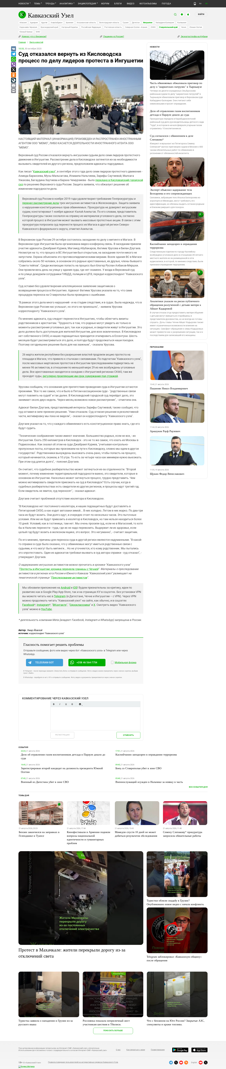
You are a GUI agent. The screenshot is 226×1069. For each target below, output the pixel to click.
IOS (75, 587)
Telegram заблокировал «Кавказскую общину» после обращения (174, 958)
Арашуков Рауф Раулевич (165, 431)
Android (65, 587)
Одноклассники (80, 604)
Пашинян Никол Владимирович (169, 388)
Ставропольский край (168, 27)
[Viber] (13, 64)
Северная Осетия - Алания (136, 27)
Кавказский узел (44, 171)
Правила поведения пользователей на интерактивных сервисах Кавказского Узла (83, 1062)
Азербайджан (56, 23)
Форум (105, 3)
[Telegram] (13, 54)
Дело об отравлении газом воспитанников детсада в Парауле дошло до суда (175, 112)
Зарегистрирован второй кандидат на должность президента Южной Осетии (62, 770)
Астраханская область (86, 23)
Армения (69, 23)
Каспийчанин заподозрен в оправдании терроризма (173, 245)
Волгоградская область (109, 23)
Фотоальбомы (148, 3)
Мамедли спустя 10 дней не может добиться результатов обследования (136, 833)
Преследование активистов (69, 577)
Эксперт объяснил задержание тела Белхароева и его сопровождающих (171, 191)
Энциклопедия (87, 3)
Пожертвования (158, 1050)
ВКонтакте (60, 604)
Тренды (49, 3)
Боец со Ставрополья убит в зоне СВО (138, 768)
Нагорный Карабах (69, 27)
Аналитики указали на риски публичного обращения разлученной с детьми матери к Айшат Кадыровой (175, 304)
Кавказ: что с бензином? (34, 36)
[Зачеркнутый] (72, 704)
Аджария (34, 23)
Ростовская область (113, 27)
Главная (22, 42)
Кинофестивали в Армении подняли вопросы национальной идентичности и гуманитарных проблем (88, 837)
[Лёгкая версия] (195, 3)
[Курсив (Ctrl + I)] (60, 704)
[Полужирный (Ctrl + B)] (54, 704)
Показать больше (113, 1030)
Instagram (43, 604)
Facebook (28, 604)
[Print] (13, 90)
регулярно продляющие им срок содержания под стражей (80, 376)
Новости (23, 3)
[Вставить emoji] (80, 704)
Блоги (118, 3)
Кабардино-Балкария (165, 23)
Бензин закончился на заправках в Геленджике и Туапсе (39, 833)
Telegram (60, 596)
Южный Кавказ (26, 32)
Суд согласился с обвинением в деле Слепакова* (171, 137)
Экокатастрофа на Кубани (194, 36)
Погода (166, 3)
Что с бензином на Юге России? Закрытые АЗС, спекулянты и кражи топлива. (175, 1022)
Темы (37, 3)
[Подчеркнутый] (66, 704)
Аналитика (66, 3)
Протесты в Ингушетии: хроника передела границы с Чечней (58, 569)
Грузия (126, 23)
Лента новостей (36, 42)
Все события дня (198, 787)
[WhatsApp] (13, 59)
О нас (118, 1050)
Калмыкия (181, 23)
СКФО (153, 27)
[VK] (13, 49)
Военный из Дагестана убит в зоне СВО (45, 782)
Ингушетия (147, 23)
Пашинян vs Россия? (113, 36)
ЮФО (38, 32)
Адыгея (44, 23)
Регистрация (62, 735)
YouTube (46, 609)
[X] (13, 69)
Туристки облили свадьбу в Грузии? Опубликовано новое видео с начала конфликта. (175, 902)
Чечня (183, 27)
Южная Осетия (196, 27)
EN (206, 4)
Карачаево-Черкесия (28, 27)
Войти (201, 14)
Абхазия (23, 23)
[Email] (13, 85)
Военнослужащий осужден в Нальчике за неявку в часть (149, 782)
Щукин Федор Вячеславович (167, 474)
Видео (130, 3)
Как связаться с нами (135, 1050)
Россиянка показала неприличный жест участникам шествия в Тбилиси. (106, 1022)
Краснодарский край (49, 27)
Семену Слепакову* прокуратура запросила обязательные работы (182, 833)
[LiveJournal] (13, 80)
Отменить (128, 735)
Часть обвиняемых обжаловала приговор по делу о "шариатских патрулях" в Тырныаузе (176, 84)
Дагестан (136, 23)
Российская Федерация (91, 27)
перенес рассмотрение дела (40, 203)
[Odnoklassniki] (13, 75)
